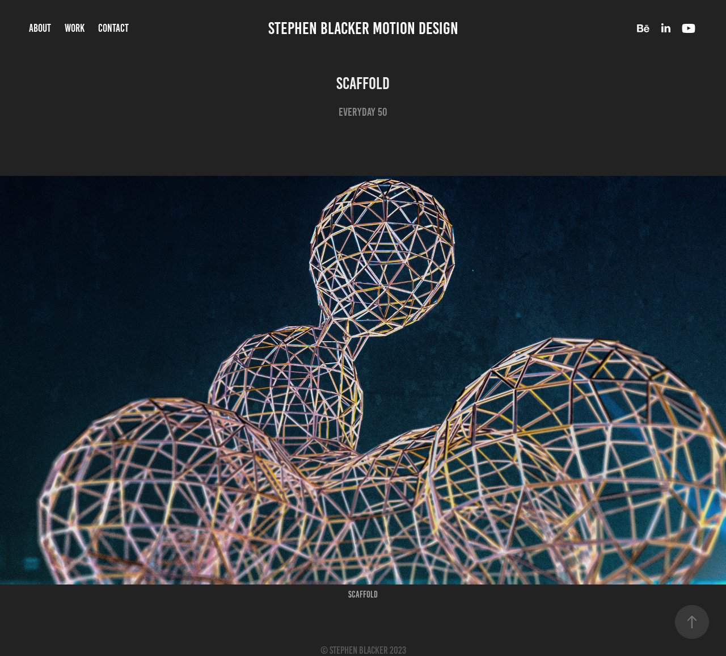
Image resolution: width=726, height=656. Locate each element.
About (40, 28)
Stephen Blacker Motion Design (363, 28)
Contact (113, 28)
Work (75, 28)
